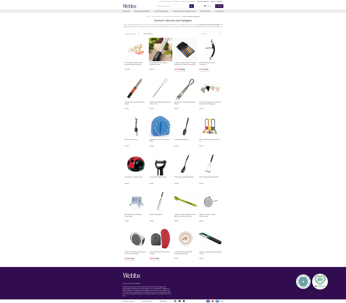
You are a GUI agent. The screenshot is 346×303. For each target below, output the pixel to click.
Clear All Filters (104, 82)
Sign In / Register (217, 1)
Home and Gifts (205, 11)
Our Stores (176, 1)
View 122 (116, 82)
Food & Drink (219, 11)
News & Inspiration (188, 1)
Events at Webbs (165, 1)
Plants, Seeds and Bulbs (142, 11)
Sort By (204, 34)
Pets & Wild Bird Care (161, 11)
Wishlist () (203, 1)
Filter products (131, 34)
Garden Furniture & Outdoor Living (184, 11)
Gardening (126, 11)
